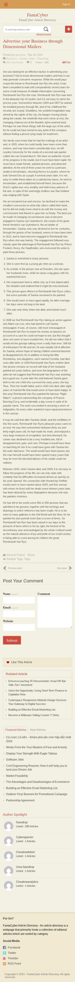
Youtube (13, 958)
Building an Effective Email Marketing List (31, 709)
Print (67, 62)
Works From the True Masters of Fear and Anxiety (36, 747)
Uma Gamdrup (25, 866)
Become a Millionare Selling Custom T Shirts (33, 715)
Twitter (12, 952)
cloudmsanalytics (27, 881)
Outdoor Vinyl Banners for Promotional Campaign (36, 794)
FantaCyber (37, 15)
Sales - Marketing (38, 58)
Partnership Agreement (20, 800)
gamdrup (20, 54)
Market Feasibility (17, 775)
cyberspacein (24, 837)
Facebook (14, 947)
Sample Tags (14, 558)
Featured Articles (15, 729)
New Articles (38, 729)
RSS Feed (14, 963)
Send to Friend (15, 555)
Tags (27, 558)
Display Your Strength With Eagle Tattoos (31, 753)
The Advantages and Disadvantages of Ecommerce (38, 781)
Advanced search (43, 34)
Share (31, 555)
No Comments (14, 62)
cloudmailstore (25, 852)
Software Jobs (15, 759)
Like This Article (21, 662)
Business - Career (16, 58)
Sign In (66, 4)
